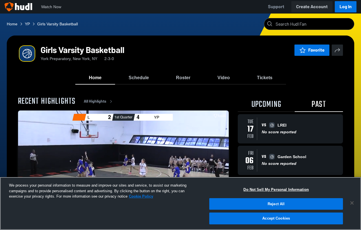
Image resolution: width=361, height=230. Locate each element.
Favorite (316, 50)
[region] (180, 203)
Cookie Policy (141, 196)
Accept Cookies (276, 218)
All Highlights (95, 101)
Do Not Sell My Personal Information (276, 189)
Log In (346, 6)
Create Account (312, 6)
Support (276, 6)
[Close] (352, 203)
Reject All (276, 204)
